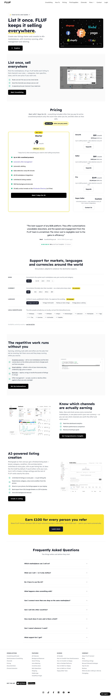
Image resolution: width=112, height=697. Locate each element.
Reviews (84, 668)
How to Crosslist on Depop (64, 661)
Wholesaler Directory (39, 188)
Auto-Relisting (36, 663)
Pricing (64, 2)
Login (106, 2)
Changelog (85, 673)
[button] (93, 2)
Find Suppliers (73, 2)
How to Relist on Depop (64, 666)
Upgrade (88, 147)
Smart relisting (16, 367)
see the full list (30, 324)
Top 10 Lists (85, 666)
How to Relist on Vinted (64, 668)
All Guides (60, 656)
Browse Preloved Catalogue (90, 663)
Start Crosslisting (17, 92)
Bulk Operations (36, 668)
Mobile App (35, 673)
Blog (83, 658)
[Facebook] (53, 692)
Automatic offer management (23, 162)
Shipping (34, 671)
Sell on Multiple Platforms (64, 663)
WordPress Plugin (37, 675)
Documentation (11, 666)
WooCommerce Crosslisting (15, 658)
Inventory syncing (18, 360)
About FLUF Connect (88, 656)
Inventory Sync (36, 666)
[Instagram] (43, 692)
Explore (17, 48)
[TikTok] (48, 692)
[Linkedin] (58, 692)
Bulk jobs (15, 372)
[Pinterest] (64, 692)
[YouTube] (69, 692)
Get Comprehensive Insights (72, 436)
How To (57, 2)
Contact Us (88, 207)
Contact (99, 2)
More (90, 2)
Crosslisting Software (13, 656)
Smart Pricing (36, 661)
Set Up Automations (18, 386)
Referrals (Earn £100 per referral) (91, 671)
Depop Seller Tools (62, 671)
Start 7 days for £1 (39, 195)
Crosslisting (48, 2)
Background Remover (38, 658)
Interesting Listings (87, 661)
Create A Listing (17, 499)
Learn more (56, 529)
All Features (35, 656)
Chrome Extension (12, 668)
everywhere (21, 30)
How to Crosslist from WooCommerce (68, 658)
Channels (84, 2)
